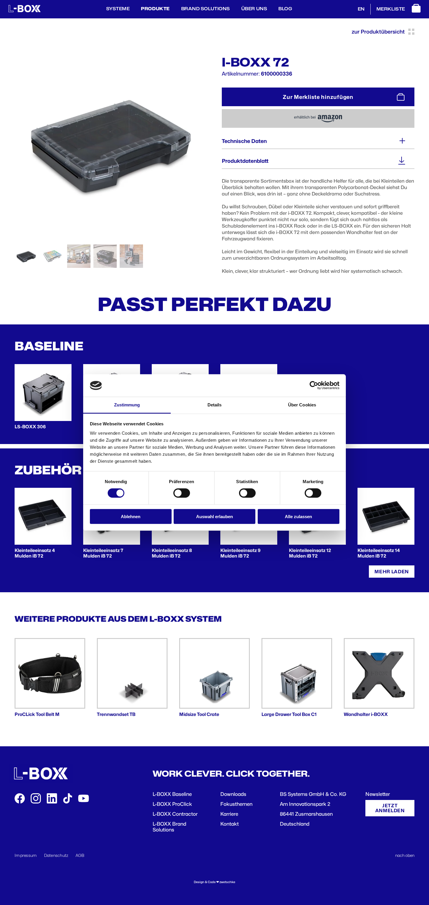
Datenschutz (56, 855)
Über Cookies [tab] (302, 404)
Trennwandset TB (116, 714)
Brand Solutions (205, 8)
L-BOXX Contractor (175, 814)
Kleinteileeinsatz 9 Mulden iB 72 (240, 553)
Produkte (155, 8)
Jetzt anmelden (390, 808)
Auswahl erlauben (214, 516)
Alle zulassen (298, 516)
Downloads (233, 794)
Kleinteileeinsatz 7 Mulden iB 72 (103, 553)
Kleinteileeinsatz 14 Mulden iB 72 (379, 553)
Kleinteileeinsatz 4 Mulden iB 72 (35, 553)
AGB (80, 855)
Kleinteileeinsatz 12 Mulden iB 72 (310, 553)
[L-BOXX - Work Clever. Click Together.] (24, 10)
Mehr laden (391, 571)
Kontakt (229, 824)
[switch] (181, 493)
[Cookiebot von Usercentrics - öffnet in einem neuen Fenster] (313, 385)
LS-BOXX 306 (30, 426)
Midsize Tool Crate (199, 714)
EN (361, 9)
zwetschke (227, 882)
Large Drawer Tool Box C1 (289, 714)
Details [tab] (214, 404)
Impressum (26, 855)
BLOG (285, 8)
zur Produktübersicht (378, 32)
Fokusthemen (236, 804)
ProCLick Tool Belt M (37, 714)
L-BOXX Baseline (172, 794)
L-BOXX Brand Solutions (169, 827)
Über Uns (254, 8)
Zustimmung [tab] (127, 404)
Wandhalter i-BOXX (366, 714)
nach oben (404, 855)
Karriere (229, 814)
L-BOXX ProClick (172, 804)
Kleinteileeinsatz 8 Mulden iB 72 (172, 553)
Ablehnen (130, 516)
